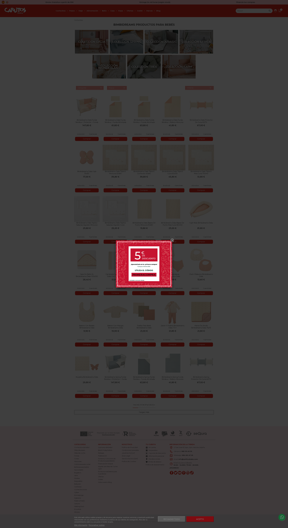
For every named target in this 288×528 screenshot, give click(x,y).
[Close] (172, 240)
